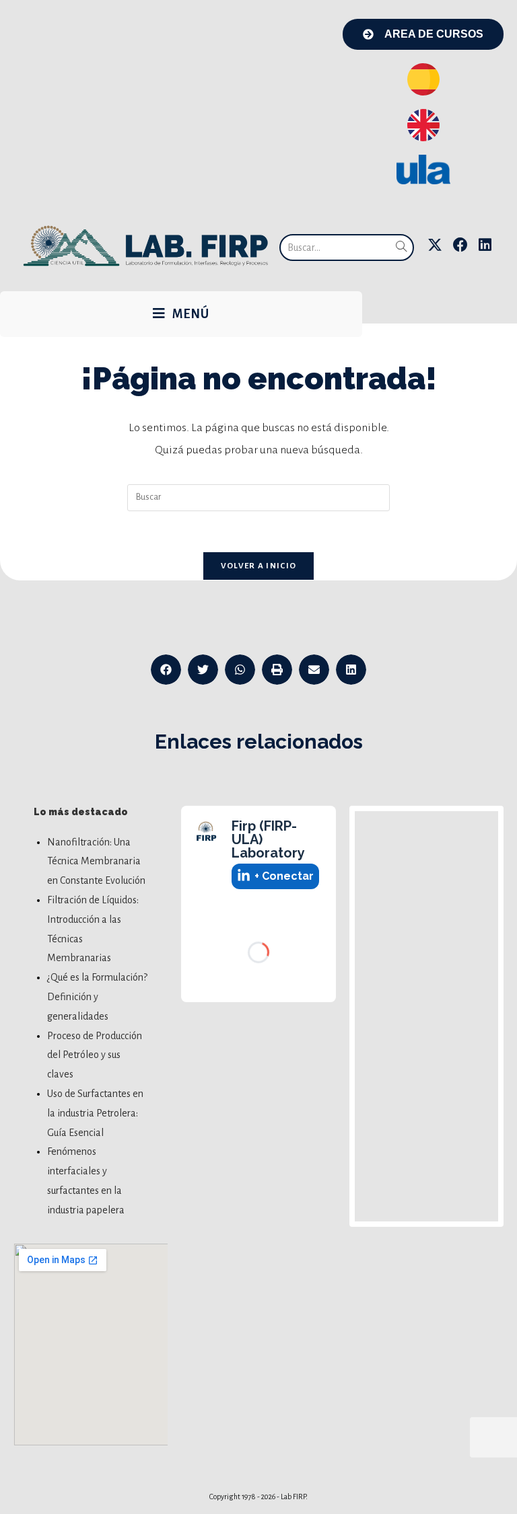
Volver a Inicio (259, 566)
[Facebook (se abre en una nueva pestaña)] (460, 245)
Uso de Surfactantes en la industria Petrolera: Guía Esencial (95, 1113)
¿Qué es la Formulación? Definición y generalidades (97, 997)
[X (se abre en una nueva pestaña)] (435, 245)
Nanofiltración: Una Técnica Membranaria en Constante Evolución (96, 861)
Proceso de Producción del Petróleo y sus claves (94, 1055)
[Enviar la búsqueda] (401, 247)
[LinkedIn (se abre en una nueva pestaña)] (485, 245)
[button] (166, 669)
